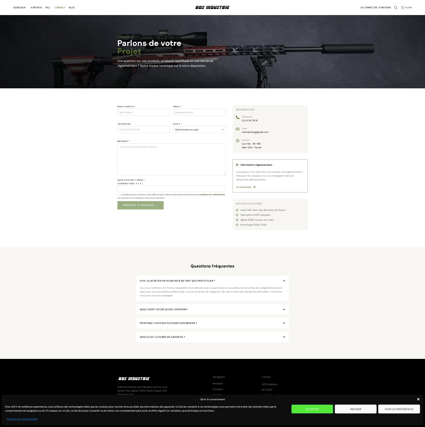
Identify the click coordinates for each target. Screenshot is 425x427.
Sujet (177, 124)
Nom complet (127, 106)
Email (177, 106)
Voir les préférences (399, 409)
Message (123, 141)
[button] (418, 399)
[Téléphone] (237, 117)
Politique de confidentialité (22, 418)
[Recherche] (396, 7)
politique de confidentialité (212, 194)
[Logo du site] (212, 7)
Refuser (355, 409)
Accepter (312, 409)
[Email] (237, 129)
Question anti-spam (131, 180)
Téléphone (124, 124)
